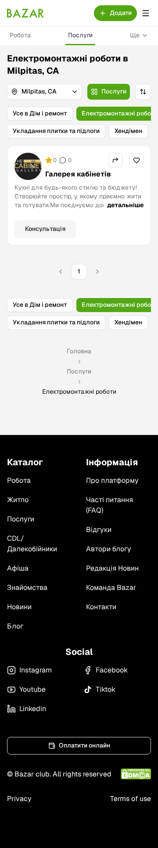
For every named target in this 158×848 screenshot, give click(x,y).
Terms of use (130, 798)
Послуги (80, 35)
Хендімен (128, 131)
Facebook (112, 670)
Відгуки (98, 529)
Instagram (35, 670)
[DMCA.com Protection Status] (136, 774)
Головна (79, 351)
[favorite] (136, 160)
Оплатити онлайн (84, 745)
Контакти (101, 606)
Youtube (32, 689)
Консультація (45, 229)
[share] (115, 160)
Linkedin (32, 708)
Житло (18, 499)
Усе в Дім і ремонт (40, 113)
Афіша (18, 568)
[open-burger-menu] (145, 13)
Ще (135, 35)
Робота (20, 35)
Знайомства (27, 587)
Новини (19, 606)
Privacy (19, 798)
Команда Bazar (111, 587)
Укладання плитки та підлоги (56, 131)
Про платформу (112, 480)
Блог (15, 626)
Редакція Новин (112, 568)
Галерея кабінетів (78, 174)
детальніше (125, 205)
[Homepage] (25, 13)
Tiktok (105, 689)
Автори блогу (108, 548)
